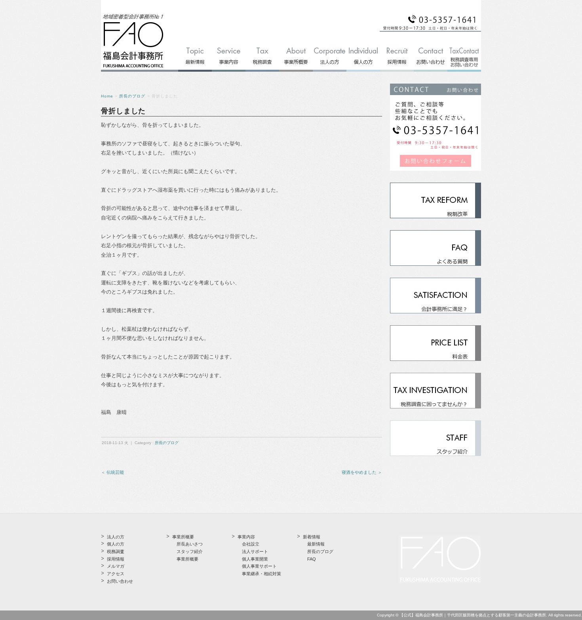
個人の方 (115, 544)
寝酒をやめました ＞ (362, 472)
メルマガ (115, 566)
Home (107, 96)
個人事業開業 (255, 559)
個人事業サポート (259, 566)
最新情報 (316, 544)
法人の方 (115, 536)
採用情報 (115, 559)
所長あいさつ (190, 544)
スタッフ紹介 (190, 551)
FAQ (311, 559)
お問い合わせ (120, 581)
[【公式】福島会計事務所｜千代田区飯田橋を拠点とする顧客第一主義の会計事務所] (133, 68)
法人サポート (255, 551)
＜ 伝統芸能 (112, 472)
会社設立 (250, 544)
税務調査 (115, 551)
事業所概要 (187, 559)
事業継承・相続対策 (261, 573)
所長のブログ (132, 96)
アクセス (115, 573)
